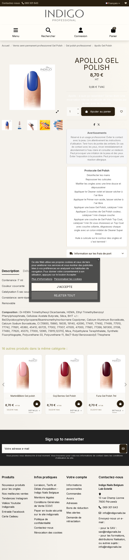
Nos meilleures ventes (15, 493)
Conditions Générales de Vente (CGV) (46, 504)
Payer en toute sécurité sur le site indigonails (48, 512)
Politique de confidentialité (42, 521)
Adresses (71, 503)
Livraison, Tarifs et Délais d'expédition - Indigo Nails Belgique (46, 488)
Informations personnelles (74, 486)
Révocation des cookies (48, 532)
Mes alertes (73, 512)
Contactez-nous (11, 3)
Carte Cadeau (10, 516)
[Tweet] (98, 124)
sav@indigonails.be (110, 531)
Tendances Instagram (15, 498)
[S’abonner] (123, 448)
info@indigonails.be (114, 513)
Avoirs (70, 498)
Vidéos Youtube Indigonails (11, 504)
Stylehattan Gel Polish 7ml (32, 396)
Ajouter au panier (100, 111)
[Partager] (94, 124)
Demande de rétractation (73, 519)
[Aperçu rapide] (7, 365)
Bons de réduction (77, 507)
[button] (3, 384)
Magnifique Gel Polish (74, 396)
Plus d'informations (42, 278)
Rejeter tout (64, 295)
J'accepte (64, 286)
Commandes (73, 493)
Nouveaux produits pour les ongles (13, 486)
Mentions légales (44, 497)
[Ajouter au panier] (4, 403)
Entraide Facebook (13, 511)
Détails (44, 410)
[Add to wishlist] (121, 111)
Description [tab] (10, 271)
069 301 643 (110, 507)
